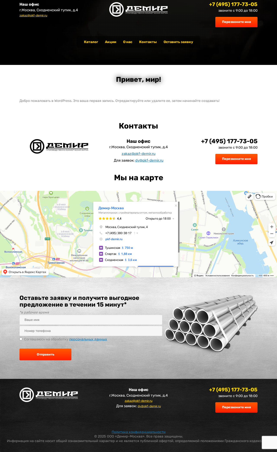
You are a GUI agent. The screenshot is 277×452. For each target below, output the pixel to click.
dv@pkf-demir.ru (149, 160)
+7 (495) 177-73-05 (233, 4)
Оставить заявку (178, 42)
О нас (127, 42)
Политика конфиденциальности (139, 432)
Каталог (91, 42)
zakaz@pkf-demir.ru (33, 15)
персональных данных (88, 339)
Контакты (148, 42)
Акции (110, 42)
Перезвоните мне (236, 22)
